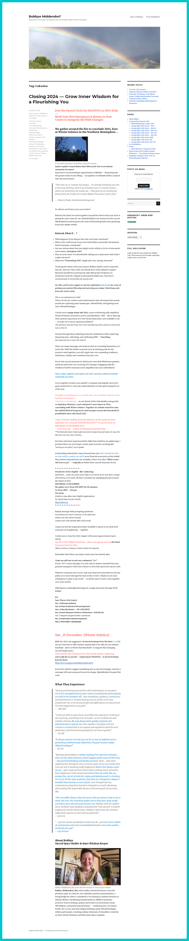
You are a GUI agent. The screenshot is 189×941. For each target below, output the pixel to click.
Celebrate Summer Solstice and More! (142, 92)
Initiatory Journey (35, 137)
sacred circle (33, 146)
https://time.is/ (61, 502)
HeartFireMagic (34, 132)
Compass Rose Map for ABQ (139, 121)
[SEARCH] (158, 203)
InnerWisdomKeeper (36, 142)
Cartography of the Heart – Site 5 (143, 126)
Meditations (43, 113)
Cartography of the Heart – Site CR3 (144, 133)
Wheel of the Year (35, 155)
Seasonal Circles (35, 116)
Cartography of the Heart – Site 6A (143, 128)
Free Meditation (153, 17)
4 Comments (33, 158)
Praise (131, 147)
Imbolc (39, 135)
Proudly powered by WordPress (56, 931)
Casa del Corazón (35, 121)
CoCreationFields (35, 126)
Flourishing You (41, 128)
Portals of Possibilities (36, 144)
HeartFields (33, 130)
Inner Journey (33, 113)
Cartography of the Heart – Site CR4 (144, 135)
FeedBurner (148, 189)
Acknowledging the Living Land (142, 124)
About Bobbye (136, 17)
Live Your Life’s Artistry (137, 89)
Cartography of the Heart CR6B (142, 137)
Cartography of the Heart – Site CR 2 (144, 130)
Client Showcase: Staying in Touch (143, 149)
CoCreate (32, 123)
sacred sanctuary (35, 151)
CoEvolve (32, 128)
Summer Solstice (40, 153)
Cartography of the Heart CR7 (141, 140)
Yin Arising (32, 118)
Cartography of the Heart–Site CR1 (143, 142)
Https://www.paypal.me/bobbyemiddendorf (74, 663)
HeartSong (33, 135)
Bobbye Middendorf (45, 16)
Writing (43, 116)
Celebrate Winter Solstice (138, 99)
